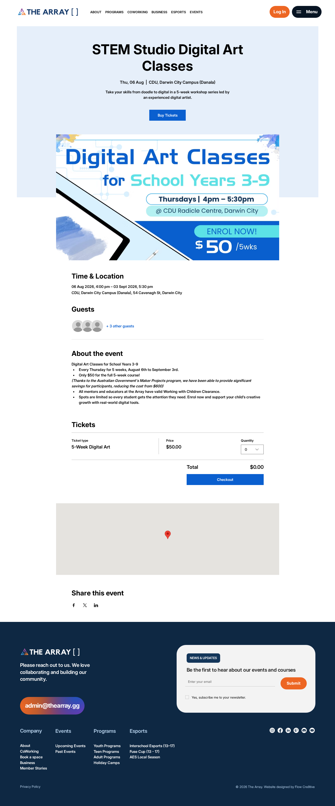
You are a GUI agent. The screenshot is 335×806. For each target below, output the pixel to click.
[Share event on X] (85, 605)
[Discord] (304, 730)
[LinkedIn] (288, 730)
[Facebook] (280, 730)
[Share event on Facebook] (74, 605)
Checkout (225, 479)
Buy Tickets (168, 115)
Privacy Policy (30, 786)
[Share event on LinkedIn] (96, 605)
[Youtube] (312, 730)
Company (31, 731)
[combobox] (252, 449)
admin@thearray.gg (52, 705)
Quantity (247, 440)
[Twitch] (296, 730)
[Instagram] (272, 730)
